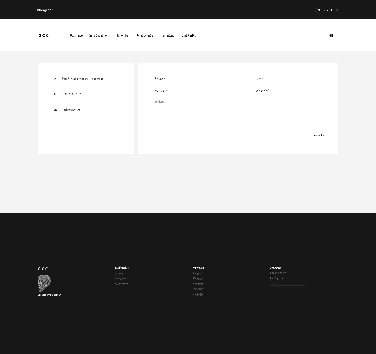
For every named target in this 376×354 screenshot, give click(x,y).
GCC (44, 35)
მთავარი (76, 35)
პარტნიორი (121, 278)
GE (331, 35)
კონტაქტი (189, 35)
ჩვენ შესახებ (98, 35)
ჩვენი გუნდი (121, 283)
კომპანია (120, 273)
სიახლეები (145, 35)
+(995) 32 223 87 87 (327, 10)
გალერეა (167, 35)
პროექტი (123, 35)
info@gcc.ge (44, 10)
